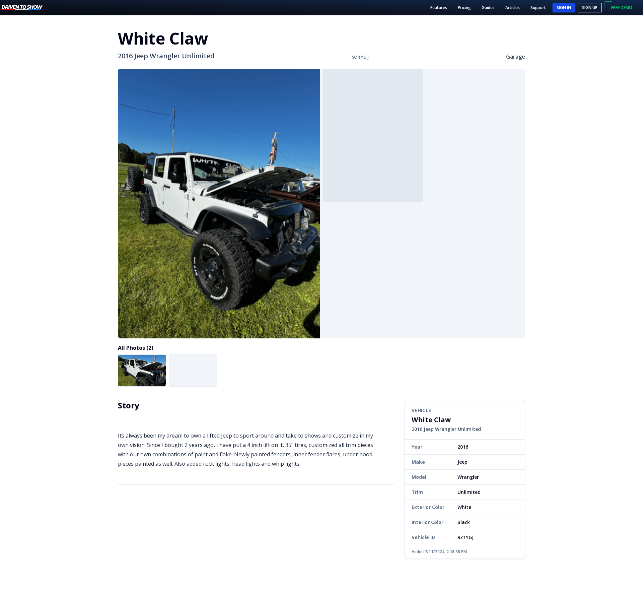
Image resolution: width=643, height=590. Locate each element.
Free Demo (621, 7)
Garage (515, 56)
